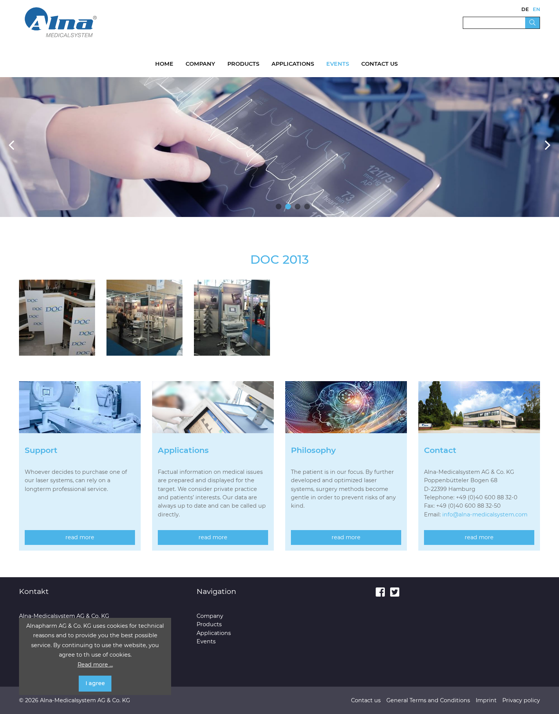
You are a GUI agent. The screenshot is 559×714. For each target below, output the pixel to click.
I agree (95, 683)
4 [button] (307, 206)
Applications (293, 63)
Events (337, 63)
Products (243, 63)
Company (200, 63)
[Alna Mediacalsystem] (61, 21)
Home (164, 63)
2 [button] (288, 206)
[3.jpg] (232, 317)
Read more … (95, 664)
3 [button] (297, 206)
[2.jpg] (144, 317)
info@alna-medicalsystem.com (484, 514)
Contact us (379, 63)
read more (79, 537)
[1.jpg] (57, 317)
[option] (279, 147)
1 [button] (278, 206)
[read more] (80, 413)
